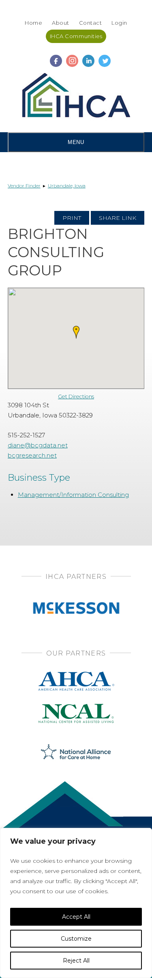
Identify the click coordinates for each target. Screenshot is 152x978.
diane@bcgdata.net (38, 445)
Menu (76, 142)
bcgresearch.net (32, 455)
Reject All (76, 960)
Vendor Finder (24, 186)
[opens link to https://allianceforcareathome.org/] (76, 751)
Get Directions (76, 396)
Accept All (76, 916)
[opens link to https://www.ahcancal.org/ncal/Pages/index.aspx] (76, 706)
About (60, 22)
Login (119, 22)
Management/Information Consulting (73, 495)
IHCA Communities (76, 36)
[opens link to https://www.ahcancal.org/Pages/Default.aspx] (76, 674)
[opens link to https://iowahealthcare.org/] (76, 97)
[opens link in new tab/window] (56, 57)
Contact (90, 22)
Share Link (117, 217)
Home (33, 22)
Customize (76, 938)
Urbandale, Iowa (67, 186)
